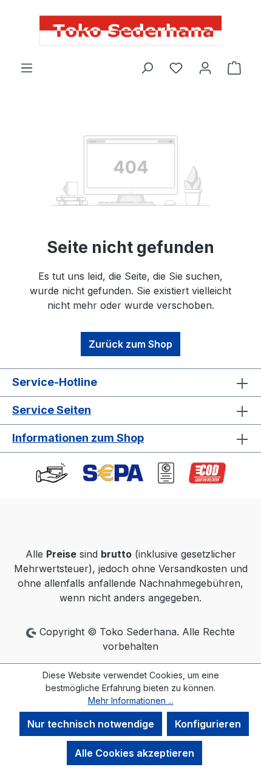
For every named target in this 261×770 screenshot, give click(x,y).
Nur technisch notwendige (90, 724)
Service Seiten (51, 410)
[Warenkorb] (234, 67)
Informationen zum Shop (78, 437)
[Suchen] (146, 67)
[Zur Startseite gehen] (130, 30)
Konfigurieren (208, 724)
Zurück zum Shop (130, 344)
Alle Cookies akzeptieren (134, 753)
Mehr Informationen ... (131, 700)
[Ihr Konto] (205, 67)
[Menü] (26, 67)
